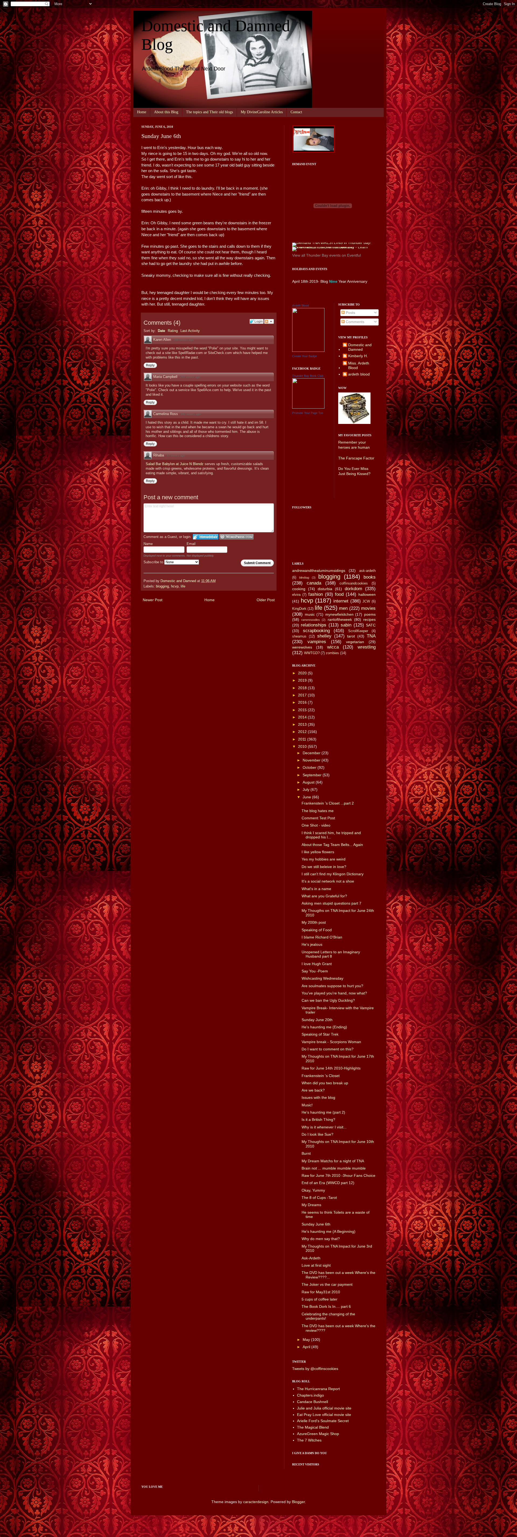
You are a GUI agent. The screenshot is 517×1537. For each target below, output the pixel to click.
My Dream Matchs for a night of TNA (333, 1161)
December (312, 753)
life (183, 586)
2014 (303, 717)
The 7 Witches (309, 1440)
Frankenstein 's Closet (321, 1076)
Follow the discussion (269, 321)
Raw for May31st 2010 (321, 1292)
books (370, 577)
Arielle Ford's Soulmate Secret (323, 1421)
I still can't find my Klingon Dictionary (333, 874)
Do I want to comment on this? (328, 1049)
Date (161, 331)
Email (191, 544)
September (313, 775)
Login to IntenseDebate (205, 537)
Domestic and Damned (360, 347)
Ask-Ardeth (311, 1258)
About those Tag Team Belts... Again (332, 844)
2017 (303, 695)
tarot (351, 636)
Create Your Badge (304, 356)
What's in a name (316, 889)
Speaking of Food (317, 930)
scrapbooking (316, 630)
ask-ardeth (367, 571)
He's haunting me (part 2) (323, 1112)
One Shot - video (316, 825)
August (309, 782)
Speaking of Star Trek (320, 1034)
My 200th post (314, 922)
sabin (346, 625)
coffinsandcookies (354, 583)
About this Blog (166, 112)
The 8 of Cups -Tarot (319, 1197)
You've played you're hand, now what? (334, 993)
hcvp (175, 586)
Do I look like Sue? (317, 1134)
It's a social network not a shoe (328, 881)
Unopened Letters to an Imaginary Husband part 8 (331, 954)
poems (370, 614)
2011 (302, 739)
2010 (303, 746)
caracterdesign (255, 1502)
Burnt (306, 1153)
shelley (324, 636)
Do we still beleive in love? (324, 867)
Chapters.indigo (310, 1395)
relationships (313, 625)
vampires (317, 641)
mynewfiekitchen (339, 614)
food (339, 594)
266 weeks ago (184, 339)
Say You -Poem (315, 971)
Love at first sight (316, 1265)
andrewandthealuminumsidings (318, 570)
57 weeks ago (176, 455)
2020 (303, 673)
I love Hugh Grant (317, 964)
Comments (354, 322)
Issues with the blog (318, 1097)
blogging (162, 586)
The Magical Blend (313, 1427)
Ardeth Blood (300, 305)
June (307, 797)
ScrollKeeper (358, 631)
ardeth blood (359, 374)
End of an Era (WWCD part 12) (328, 1183)
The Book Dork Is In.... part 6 (326, 1306)
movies (368, 608)
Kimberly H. (358, 356)
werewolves (302, 647)
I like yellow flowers (318, 852)
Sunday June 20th (317, 1020)
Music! (307, 1105)
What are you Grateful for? (324, 896)
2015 (303, 710)
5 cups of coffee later (319, 1299)
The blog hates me (318, 811)
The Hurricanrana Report (318, 1389)
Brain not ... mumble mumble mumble (334, 1168)
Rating (173, 331)
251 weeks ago (190, 376)
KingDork (299, 609)
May (307, 1339)
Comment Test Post (318, 818)
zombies (332, 653)
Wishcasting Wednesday (322, 978)
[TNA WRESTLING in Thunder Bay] (331, 242)
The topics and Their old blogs (209, 112)
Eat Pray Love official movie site (324, 1414)
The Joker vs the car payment (327, 1284)
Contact (296, 112)
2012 (303, 731)
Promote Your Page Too (307, 413)
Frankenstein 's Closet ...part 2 (328, 803)
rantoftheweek (340, 619)
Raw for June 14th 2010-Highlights (331, 1068)
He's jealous (312, 944)
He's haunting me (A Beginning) (328, 1231)
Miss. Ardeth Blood (358, 365)
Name (148, 544)
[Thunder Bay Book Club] (308, 407)
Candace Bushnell (312, 1402)
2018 (303, 688)
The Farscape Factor (356, 458)
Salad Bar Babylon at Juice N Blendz (175, 464)
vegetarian (355, 642)
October (310, 767)
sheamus (299, 636)
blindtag (304, 577)
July (306, 789)
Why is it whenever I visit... (324, 1127)
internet (340, 601)
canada (314, 583)
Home (141, 112)
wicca (333, 647)
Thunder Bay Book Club (307, 375)
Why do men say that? (321, 1239)
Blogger (298, 1502)
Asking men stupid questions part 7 (331, 903)
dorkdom (353, 588)
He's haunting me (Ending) (324, 1027)
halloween (367, 594)
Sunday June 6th (316, 1224)
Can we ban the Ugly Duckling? (328, 1000)
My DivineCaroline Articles (262, 112)
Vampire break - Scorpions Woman (331, 1042)
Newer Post (152, 600)
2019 (303, 680)
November (312, 760)
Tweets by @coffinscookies (315, 1368)
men (343, 608)
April (307, 1347)
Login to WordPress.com (236, 537)
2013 (303, 724)
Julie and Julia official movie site (324, 1408)
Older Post (266, 600)
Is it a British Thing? (318, 1119)
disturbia (325, 589)
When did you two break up (325, 1083)
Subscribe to (154, 562)
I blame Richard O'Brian (322, 937)
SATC (371, 625)
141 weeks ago (191, 414)
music (310, 614)
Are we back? (313, 1090)
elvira (296, 595)
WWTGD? (312, 653)
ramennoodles (310, 619)
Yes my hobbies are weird (323, 859)
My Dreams (311, 1205)
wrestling (367, 647)
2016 (303, 702)
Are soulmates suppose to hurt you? (332, 986)
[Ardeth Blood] (308, 350)
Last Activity (190, 331)
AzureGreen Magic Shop (318, 1434)
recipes (369, 619)
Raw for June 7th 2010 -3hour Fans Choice (338, 1175)
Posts (350, 312)
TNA (371, 636)
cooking (298, 589)
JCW (366, 601)
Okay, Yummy (313, 1190)
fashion (315, 594)
